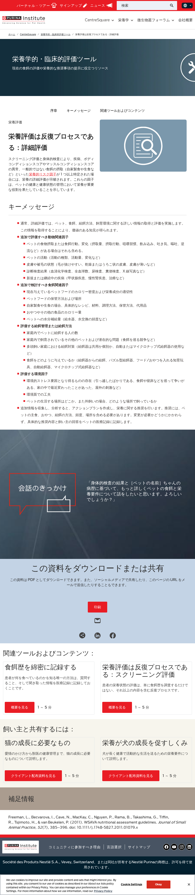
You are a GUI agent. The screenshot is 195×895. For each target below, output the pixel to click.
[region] (97, 884)
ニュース (97, 5)
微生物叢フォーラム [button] (153, 20)
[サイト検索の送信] (173, 5)
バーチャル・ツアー (33, 5)
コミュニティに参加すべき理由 (75, 846)
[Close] (189, 884)
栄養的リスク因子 (42, 174)
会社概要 (185, 20)
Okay (158, 884)
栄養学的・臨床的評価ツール (55, 34)
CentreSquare (28, 34)
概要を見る (19, 707)
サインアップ (71, 5)
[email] (97, 620)
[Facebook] (113, 635)
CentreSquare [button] (97, 20)
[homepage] (23, 20)
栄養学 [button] (123, 20)
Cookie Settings (131, 884)
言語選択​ (114, 846)
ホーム (11, 34)
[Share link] (82, 635)
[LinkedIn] (97, 635)
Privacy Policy (103, 891)
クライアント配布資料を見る (33, 776)
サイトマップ (139, 846)
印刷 (97, 607)
